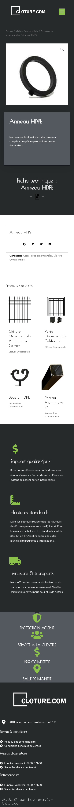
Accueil (9, 31)
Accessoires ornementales (37, 256)
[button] (62, 12)
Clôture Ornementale (27, 31)
